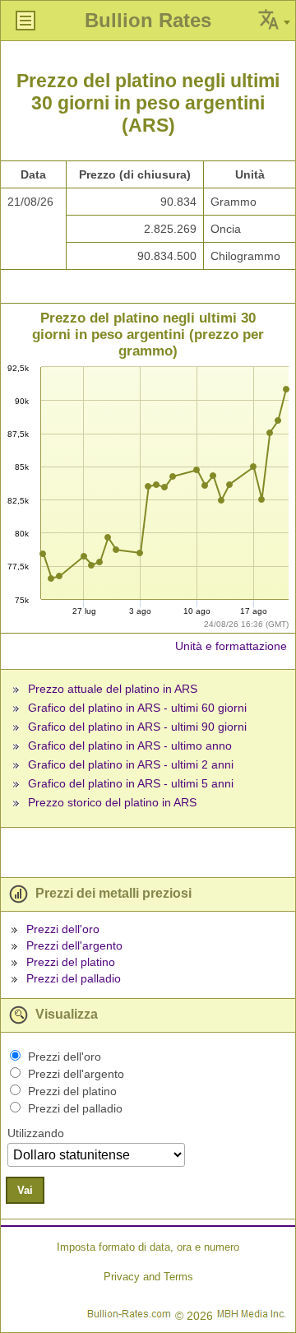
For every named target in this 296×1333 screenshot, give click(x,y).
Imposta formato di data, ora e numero (148, 1247)
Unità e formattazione (231, 646)
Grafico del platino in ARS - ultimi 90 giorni (137, 726)
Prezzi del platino (70, 961)
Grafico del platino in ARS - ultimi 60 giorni (137, 707)
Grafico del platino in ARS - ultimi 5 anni (131, 783)
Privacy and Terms (148, 1276)
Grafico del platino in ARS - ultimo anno (130, 745)
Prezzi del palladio (73, 978)
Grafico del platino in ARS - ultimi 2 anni (131, 764)
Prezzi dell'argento (74, 945)
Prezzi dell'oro (62, 929)
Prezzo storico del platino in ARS (112, 802)
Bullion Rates (148, 20)
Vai (25, 1190)
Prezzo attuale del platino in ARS (112, 688)
